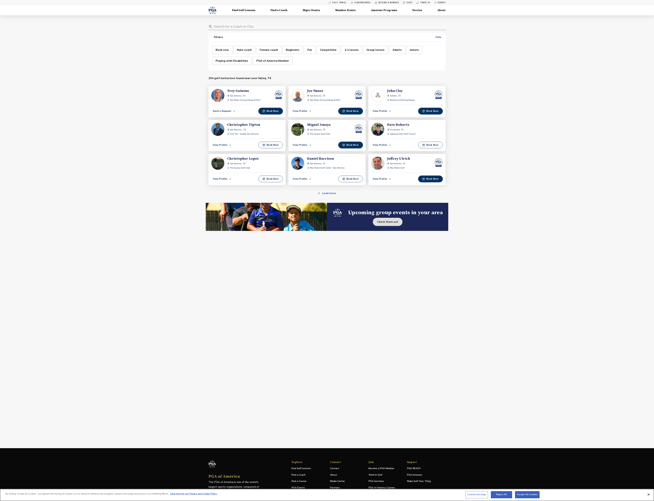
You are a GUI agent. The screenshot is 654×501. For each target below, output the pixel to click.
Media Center (337, 481)
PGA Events (298, 487)
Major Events (311, 10)
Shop (407, 3)
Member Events (345, 10)
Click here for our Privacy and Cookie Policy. (193, 493)
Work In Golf (375, 474)
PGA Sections (376, 481)
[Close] (648, 494)
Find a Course (299, 481)
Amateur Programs (384, 10)
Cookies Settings (476, 494)
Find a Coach (278, 10)
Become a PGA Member (381, 468)
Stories (417, 10)
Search (442, 2)
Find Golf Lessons (243, 10)
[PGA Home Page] (212, 10)
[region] (327, 495)
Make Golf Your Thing (419, 481)
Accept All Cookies (527, 494)
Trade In (423, 3)
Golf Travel (339, 3)
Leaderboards (362, 3)
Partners (335, 487)
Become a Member (388, 3)
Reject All (501, 494)
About (441, 10)
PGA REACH (414, 468)
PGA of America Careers (382, 488)
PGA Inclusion (414, 474)
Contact (334, 468)
